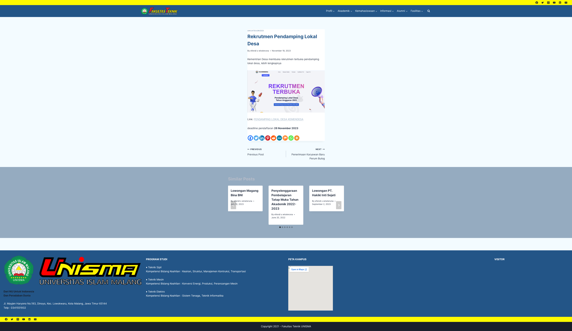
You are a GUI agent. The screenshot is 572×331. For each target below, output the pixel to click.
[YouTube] (554, 2)
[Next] (338, 205)
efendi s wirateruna (259, 51)
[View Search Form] (428, 11)
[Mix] (285, 138)
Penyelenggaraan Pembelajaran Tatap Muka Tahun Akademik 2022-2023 (284, 199)
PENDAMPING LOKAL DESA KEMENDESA (278, 119)
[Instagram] (548, 2)
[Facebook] (536, 2)
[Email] (565, 2)
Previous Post (255, 152)
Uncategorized (255, 31)
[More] (296, 138)
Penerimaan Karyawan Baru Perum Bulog (308, 154)
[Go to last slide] (233, 205)
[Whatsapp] (291, 138)
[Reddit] (273, 138)
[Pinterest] (267, 138)
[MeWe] (279, 138)
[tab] (280, 227)
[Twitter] (542, 2)
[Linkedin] (560, 2)
